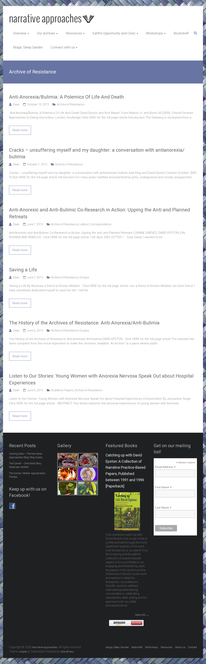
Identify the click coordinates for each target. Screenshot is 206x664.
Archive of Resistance (70, 104)
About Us (180, 647)
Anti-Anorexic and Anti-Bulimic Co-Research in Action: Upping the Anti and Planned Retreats (99, 213)
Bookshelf (181, 33)
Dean (16, 104)
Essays (84, 277)
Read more (20, 130)
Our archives (46, 33)
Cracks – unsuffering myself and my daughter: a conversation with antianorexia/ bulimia (96, 153)
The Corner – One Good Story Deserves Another (25, 465)
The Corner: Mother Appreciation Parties (27, 475)
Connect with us (63, 47)
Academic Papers (62, 390)
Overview (19, 33)
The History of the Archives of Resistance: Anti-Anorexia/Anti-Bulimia (84, 323)
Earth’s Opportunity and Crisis (114, 33)
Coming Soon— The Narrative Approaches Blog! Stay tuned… (26, 455)
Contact (192, 647)
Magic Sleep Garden (28, 47)
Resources (74, 33)
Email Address (165, 467)
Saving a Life (23, 270)
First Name (163, 487)
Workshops (154, 33)
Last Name (163, 508)
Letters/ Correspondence (95, 224)
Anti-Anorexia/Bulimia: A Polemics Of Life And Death (66, 97)
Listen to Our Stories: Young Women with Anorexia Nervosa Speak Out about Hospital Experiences (101, 379)
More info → (142, 614)
